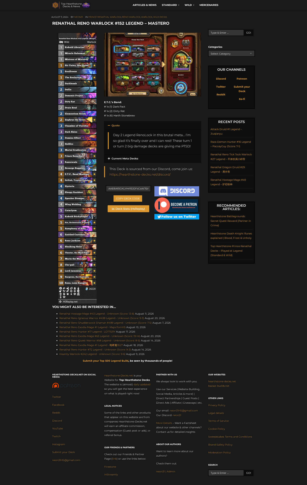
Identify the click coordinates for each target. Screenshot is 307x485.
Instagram (58, 444)
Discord (221, 78)
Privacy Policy (216, 405)
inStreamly (111, 474)
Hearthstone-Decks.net (118, 375)
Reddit (221, 94)
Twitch (56, 436)
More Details (164, 423)
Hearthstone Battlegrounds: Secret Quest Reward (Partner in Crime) (231, 221)
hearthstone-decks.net (222, 381)
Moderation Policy (219, 452)
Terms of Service (218, 420)
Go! (248, 32)
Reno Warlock (131, 17)
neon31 (78, 17)
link (114, 458)
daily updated (142, 384)
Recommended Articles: (231, 207)
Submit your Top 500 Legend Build (105, 360)
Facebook (58, 404)
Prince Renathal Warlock (104, 17)
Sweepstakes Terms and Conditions (230, 436)
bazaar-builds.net (218, 385)
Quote (116, 125)
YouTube (57, 428)
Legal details (216, 413)
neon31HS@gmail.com (66, 460)
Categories (215, 47)
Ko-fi (242, 99)
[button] (152, 125)
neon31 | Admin (165, 471)
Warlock (146, 17)
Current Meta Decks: (125, 158)
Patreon (242, 78)
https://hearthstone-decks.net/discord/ (140, 174)
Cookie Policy (216, 428)
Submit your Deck (63, 452)
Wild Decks (160, 17)
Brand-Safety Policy (220, 444)
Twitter (221, 86)
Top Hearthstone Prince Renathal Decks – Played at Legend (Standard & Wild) (231, 251)
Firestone (110, 466)
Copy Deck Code (128, 198)
